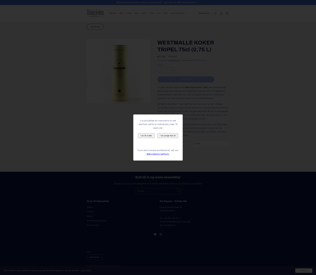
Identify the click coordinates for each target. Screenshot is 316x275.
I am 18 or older (146, 136)
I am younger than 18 (167, 136)
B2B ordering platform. (158, 154)
